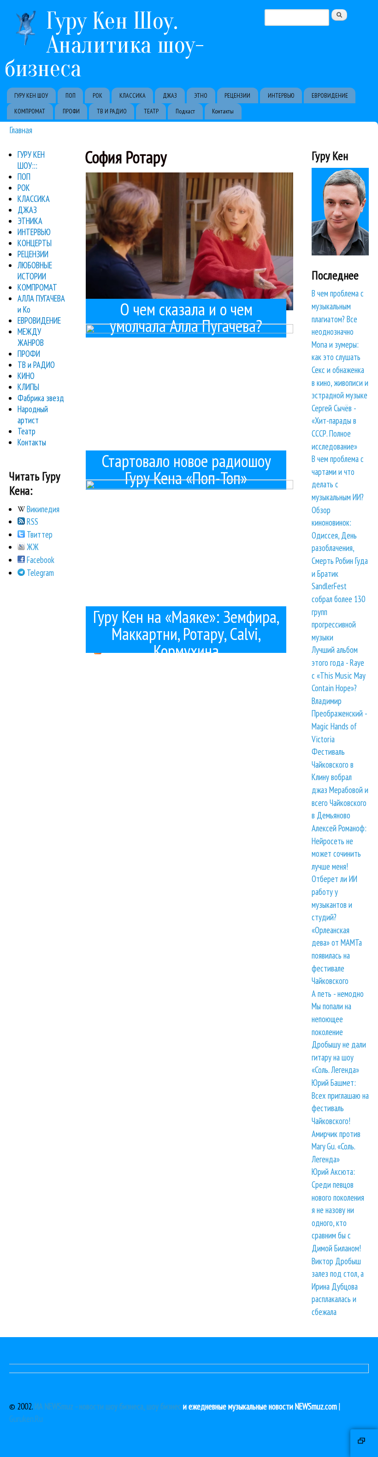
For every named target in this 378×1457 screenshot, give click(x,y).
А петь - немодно (338, 993)
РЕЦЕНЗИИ (237, 95)
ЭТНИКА (30, 220)
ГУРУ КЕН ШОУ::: (31, 160)
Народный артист (33, 414)
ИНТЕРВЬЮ (281, 95)
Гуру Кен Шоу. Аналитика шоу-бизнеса (104, 44)
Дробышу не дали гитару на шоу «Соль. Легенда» (339, 1057)
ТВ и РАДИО (36, 364)
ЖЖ (32, 546)
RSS (31, 521)
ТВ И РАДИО (112, 111)
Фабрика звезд (41, 397)
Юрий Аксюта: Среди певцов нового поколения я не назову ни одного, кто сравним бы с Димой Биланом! (338, 1210)
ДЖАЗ (170, 95)
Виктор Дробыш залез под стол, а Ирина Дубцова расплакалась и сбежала (338, 1286)
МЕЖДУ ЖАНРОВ (31, 337)
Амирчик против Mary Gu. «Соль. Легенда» (336, 1146)
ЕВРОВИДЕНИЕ (330, 95)
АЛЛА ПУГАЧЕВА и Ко (41, 304)
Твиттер (39, 534)
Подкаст (185, 111)
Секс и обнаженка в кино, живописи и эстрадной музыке (340, 382)
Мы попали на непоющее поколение (331, 1019)
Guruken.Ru (26, 1418)
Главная (20, 130)
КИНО (26, 375)
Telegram (39, 572)
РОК (97, 95)
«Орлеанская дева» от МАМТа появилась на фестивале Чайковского (337, 955)
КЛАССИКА (132, 95)
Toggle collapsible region (364, 1443)
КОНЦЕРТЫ (35, 243)
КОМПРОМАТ (29, 111)
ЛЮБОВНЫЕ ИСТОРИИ (35, 271)
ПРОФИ (71, 111)
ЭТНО (200, 95)
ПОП (70, 95)
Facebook (39, 559)
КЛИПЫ (28, 386)
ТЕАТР (151, 111)
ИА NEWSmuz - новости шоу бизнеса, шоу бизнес (108, 1406)
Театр (26, 431)
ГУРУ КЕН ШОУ (31, 95)
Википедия (42, 509)
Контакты (223, 111)
